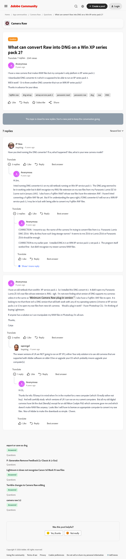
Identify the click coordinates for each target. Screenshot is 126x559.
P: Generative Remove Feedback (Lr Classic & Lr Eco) (32, 460)
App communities (20, 14)
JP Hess (19, 143)
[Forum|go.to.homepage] (24, 6)
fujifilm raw (14, 95)
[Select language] (82, 6)
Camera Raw (35, 14)
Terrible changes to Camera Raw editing (26, 485)
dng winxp (27, 95)
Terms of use (32, 555)
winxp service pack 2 (44, 95)
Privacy (43, 555)
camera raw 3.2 (14, 500)
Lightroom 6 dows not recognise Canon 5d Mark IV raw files (35, 470)
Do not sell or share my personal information (85, 555)
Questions (48, 14)
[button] (6, 7)
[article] (62, 154)
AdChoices (113, 555)
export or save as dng (17, 445)
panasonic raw (80, 95)
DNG (107, 95)
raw (99, 95)
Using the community (15, 555)
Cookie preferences (56, 555)
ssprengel (25, 345)
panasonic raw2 (63, 95)
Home (7, 14)
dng (92, 95)
